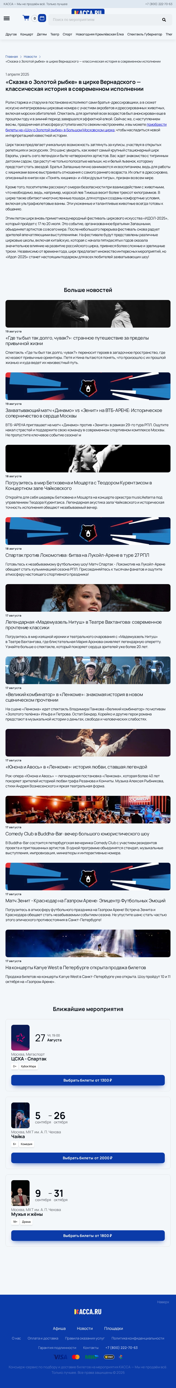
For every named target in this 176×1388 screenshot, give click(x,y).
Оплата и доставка (43, 1338)
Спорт (67, 34)
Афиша (59, 1328)
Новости (85, 1328)
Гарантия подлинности (57, 1347)
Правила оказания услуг (85, 1338)
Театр (54, 34)
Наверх (163, 1301)
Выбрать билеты (87, 1080)
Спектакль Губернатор (144, 34)
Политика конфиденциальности (138, 1338)
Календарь (42, 18)
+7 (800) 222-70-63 (158, 4)
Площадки (113, 1328)
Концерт (26, 34)
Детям (42, 34)
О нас (16, 1338)
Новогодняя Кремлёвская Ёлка (100, 34)
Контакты (91, 1347)
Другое (11, 34)
